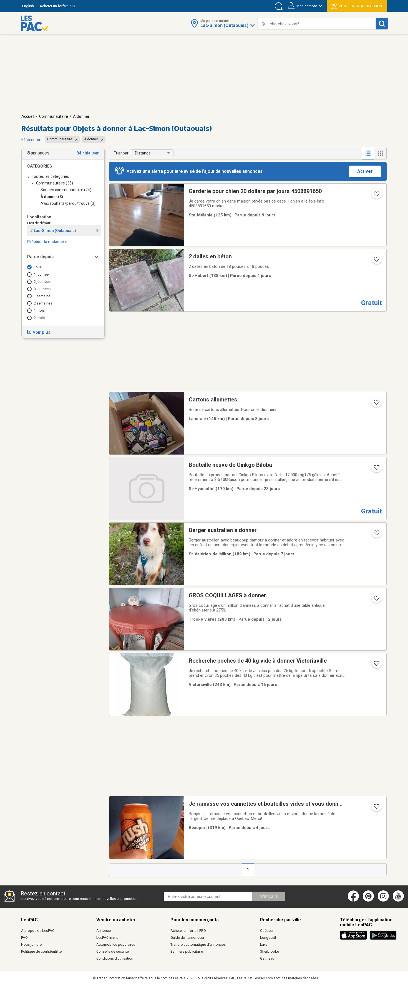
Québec (266, 930)
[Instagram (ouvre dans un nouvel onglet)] (383, 900)
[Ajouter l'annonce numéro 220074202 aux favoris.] (376, 195)
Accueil (27, 116)
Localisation (39, 216)
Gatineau (267, 958)
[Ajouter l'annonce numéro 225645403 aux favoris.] (376, 403)
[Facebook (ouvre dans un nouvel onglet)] (353, 900)
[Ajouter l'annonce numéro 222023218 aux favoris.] (376, 665)
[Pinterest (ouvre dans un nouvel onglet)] (368, 900)
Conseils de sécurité (112, 951)
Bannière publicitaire (186, 951)
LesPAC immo (107, 937)
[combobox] (317, 23)
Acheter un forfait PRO (188, 930)
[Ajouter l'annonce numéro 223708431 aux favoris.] (376, 469)
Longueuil (268, 937)
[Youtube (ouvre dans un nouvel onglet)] (399, 900)
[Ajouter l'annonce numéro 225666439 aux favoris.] (376, 534)
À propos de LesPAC (37, 930)
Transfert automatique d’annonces (198, 944)
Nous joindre (31, 944)
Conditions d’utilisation (114, 958)
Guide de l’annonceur (187, 937)
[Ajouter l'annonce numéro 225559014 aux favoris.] (376, 599)
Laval (264, 944)
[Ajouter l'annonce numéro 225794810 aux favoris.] (376, 260)
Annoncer (104, 930)
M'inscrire (268, 896)
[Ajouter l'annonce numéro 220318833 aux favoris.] (376, 808)
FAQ (24, 937)
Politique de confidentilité (41, 951)
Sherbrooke (269, 951)
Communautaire (53, 116)
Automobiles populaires (115, 944)
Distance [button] (143, 153)
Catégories (39, 166)
